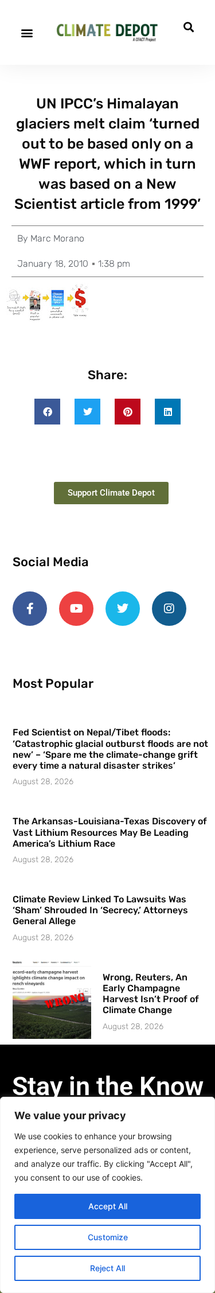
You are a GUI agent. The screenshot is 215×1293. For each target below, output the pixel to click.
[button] (26, 32)
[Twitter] (122, 608)
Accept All (107, 1206)
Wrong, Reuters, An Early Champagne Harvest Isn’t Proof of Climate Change (151, 994)
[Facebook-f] (30, 608)
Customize (108, 1237)
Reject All (107, 1268)
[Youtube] (76, 608)
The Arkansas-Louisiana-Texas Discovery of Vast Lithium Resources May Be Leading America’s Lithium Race (110, 832)
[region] (107, 1195)
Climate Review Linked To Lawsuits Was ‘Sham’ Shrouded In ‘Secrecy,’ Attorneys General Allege (100, 910)
